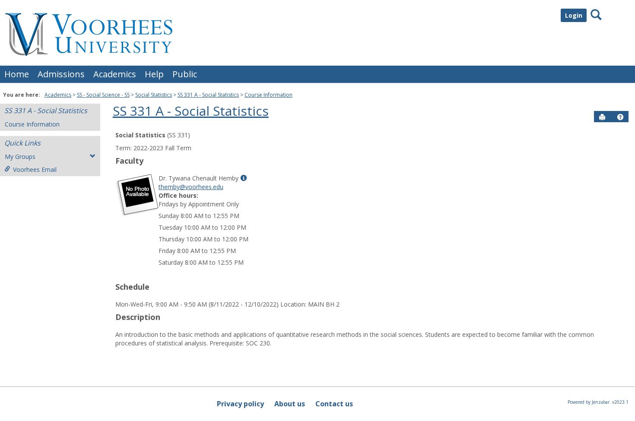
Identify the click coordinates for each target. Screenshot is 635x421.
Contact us (334, 403)
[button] (620, 117)
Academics (114, 74)
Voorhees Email (35, 169)
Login (573, 15)
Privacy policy (240, 403)
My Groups (20, 156)
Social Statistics (153, 94)
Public (184, 74)
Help (154, 74)
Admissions (61, 74)
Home (16, 74)
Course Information (268, 94)
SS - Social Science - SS (103, 94)
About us (289, 403)
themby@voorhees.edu (191, 187)
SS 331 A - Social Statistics (208, 94)
